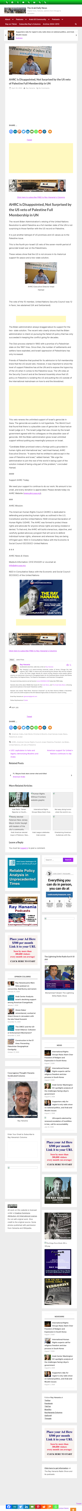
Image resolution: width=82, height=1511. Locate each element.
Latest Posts (20, 659)
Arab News (45, 685)
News (65, 734)
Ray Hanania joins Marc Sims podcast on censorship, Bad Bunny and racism (22, 986)
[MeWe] (15, 130)
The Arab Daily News (37, 8)
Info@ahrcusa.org (17, 565)
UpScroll (48, 1415)
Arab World (28, 734)
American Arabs (17, 734)
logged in (24, 848)
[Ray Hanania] (14, 672)
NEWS (59, 1045)
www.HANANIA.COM (43, 681)
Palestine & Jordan (16, 737)
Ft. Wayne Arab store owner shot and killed (30, 774)
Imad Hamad (52, 734)
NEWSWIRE (59, 1316)
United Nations (14, 745)
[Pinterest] (38, 1505)
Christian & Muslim (40, 734)
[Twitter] (23, 130)
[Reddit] (40, 130)
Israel (60, 734)
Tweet (29, 140)
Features (19, 19)
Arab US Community (37, 19)
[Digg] (44, 130)
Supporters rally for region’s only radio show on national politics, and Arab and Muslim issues (47, 33)
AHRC (14, 742)
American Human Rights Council (29, 742)
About (7, 19)
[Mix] (50, 1505)
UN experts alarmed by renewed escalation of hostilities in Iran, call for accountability (58, 1121)
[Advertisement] (41, 108)
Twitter (26, 700)
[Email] (32, 130)
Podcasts (56, 19)
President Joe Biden (61, 742)
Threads (48, 1418)
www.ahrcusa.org (32, 493)
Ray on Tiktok (11, 24)
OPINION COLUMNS (22, 977)
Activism (19, 38)
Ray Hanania (30, 88)
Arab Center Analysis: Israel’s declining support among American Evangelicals (22, 999)
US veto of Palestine (28, 745)
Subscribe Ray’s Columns (30, 24)
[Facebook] (11, 130)
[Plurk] (19, 130)
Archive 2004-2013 (51, 24)
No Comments (44, 88)
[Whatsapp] (36, 130)
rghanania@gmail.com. (30, 696)
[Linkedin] (28, 130)
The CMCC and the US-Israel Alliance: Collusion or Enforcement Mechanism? (22, 1030)
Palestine (50, 742)
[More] (50, 130)
